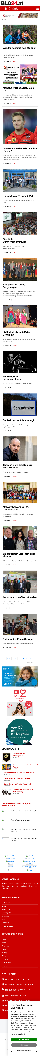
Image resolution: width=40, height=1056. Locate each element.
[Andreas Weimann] (20, 126)
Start (8, 658)
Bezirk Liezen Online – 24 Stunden (12, 3)
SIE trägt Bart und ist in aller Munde (19, 555)
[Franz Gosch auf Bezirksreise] (20, 582)
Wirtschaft (5, 946)
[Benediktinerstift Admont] (20, 15)
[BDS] (10, 866)
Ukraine (4, 966)
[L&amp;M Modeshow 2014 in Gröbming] (20, 316)
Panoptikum (6, 909)
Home (6, 1039)
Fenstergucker (6, 913)
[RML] (20, 731)
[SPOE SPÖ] (29, 858)
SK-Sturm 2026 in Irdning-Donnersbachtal (19, 984)
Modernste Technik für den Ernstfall (23, 811)
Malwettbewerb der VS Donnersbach (16, 508)
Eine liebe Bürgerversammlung (14, 240)
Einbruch (5, 959)
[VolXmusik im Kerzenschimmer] (20, 362)
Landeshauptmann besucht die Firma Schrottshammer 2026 (17, 990)
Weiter (25, 658)
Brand (4, 943)
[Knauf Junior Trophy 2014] (20, 180)
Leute (14, 61)
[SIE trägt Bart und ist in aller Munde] (20, 538)
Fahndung (5, 956)
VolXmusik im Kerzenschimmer (12, 378)
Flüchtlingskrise (7, 962)
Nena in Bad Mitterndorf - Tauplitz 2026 (18, 979)
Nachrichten (6, 903)
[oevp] (10, 870)
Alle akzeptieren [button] (24, 1039)
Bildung (4, 952)
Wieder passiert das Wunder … (19, 49)
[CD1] (10, 864)
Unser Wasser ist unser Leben (21, 820)
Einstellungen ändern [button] (24, 1050)
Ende (30, 658)
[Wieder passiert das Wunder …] (20, 34)
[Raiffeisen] (10, 858)
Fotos (3, 919)
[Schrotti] (29, 856)
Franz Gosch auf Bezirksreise (20, 597)
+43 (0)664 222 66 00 (9, 888)
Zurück (14, 658)
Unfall (4, 939)
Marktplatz (5, 923)
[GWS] (29, 870)
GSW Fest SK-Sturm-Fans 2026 (15, 995)
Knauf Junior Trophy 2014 (18, 196)
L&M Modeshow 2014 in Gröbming (17, 333)
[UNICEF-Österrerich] (20, 676)
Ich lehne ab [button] (24, 1045)
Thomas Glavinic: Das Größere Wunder (18, 466)
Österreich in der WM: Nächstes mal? (20, 149)
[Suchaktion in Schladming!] (20, 404)
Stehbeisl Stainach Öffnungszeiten (19, 755)
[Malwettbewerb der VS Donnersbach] (20, 492)
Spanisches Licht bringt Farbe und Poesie (25, 766)
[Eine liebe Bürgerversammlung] (20, 223)
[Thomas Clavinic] (20, 448)
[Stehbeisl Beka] (10, 856)
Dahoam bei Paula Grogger (18, 639)
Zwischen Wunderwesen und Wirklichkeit (19, 773)
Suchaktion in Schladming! (18, 420)
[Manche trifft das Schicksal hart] (20, 74)
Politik (4, 949)
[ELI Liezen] (20, 702)
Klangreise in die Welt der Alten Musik (17, 784)
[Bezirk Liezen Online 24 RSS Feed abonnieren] (13, 8)
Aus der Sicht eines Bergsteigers (14, 286)
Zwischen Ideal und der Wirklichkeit (17, 778)
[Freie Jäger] (10, 861)
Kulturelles (5, 916)
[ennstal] (29, 864)
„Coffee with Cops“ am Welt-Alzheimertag (23, 791)
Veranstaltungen (7, 926)
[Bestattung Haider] (29, 861)
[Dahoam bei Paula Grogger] (20, 624)
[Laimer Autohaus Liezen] (29, 866)
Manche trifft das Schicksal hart (19, 89)
